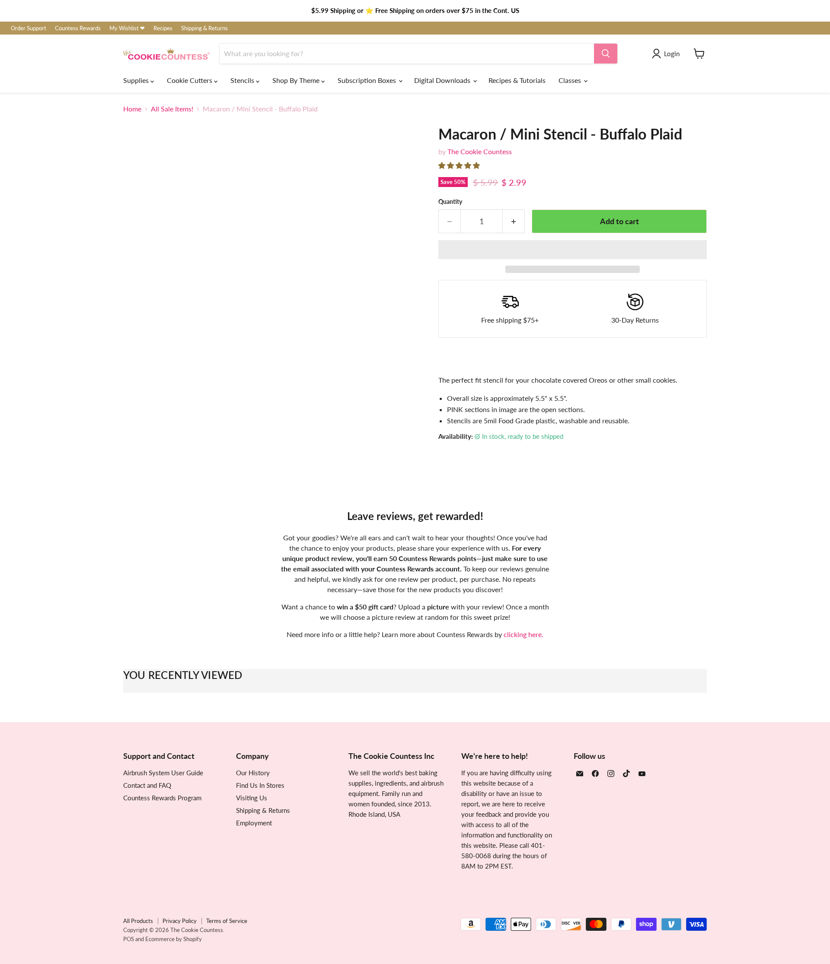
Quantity (450, 201)
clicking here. (523, 634)
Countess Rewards (78, 28)
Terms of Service (226, 920)
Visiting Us (251, 798)
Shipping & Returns (204, 28)
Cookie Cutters (190, 80)
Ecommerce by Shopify (173, 938)
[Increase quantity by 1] (514, 221)
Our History (253, 773)
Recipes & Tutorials (517, 80)
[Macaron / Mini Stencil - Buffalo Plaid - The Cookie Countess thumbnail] (139, 450)
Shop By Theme (296, 80)
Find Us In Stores (260, 785)
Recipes (162, 28)
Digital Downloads (443, 80)
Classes (571, 80)
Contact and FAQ (147, 785)
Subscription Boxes (368, 80)
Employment (254, 823)
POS (128, 938)
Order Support (28, 28)
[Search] (605, 53)
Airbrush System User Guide (163, 773)
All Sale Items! (172, 109)
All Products (138, 920)
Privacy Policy (180, 920)
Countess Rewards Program (162, 798)
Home (132, 109)
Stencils (243, 80)
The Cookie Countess (479, 151)
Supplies (136, 80)
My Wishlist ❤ (127, 28)
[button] (460, 165)
